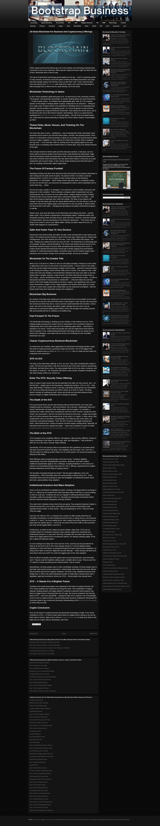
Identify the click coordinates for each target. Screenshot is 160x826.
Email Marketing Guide (109, 480)
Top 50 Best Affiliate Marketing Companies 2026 (119, 357)
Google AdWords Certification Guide (113, 574)
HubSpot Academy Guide (110, 571)
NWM (61, 819)
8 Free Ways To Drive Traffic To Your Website (42, 653)
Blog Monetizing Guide (36, 739)
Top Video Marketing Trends (37, 736)
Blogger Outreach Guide (110, 486)
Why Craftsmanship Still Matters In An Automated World (45, 645)
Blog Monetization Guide (110, 471)
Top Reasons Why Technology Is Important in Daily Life (45, 642)
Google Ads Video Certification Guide (114, 577)
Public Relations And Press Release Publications (43, 691)
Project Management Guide (111, 559)
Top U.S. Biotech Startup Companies (40, 714)
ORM (103, 22)
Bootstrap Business (37, 819)
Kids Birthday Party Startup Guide (39, 776)
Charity (120, 819)
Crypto (61, 26)
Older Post (93, 633)
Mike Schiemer (47, 819)
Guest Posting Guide (109, 565)
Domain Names (96, 819)
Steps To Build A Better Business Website (41, 745)
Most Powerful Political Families (38, 768)
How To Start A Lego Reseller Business (40, 773)
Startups (33, 26)
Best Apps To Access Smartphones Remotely (42, 671)
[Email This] (33, 624)
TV (73, 819)
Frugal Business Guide (109, 550)
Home (64, 633)
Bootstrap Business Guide (110, 459)
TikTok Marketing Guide (110, 525)
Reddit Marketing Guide (110, 507)
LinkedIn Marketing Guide (110, 522)
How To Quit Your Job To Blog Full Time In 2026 (119, 391)
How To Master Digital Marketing (38, 682)
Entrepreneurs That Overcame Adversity (40, 779)
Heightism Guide (108, 562)
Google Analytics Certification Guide (113, 580)
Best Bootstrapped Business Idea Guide (114, 544)
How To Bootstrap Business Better (39, 799)
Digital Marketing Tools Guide (111, 489)
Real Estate (77, 26)
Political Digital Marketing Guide (112, 589)
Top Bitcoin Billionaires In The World (39, 674)
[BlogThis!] (35, 624)
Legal (53, 819)
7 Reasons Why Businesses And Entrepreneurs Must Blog (120, 35)
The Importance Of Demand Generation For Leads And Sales (120, 368)
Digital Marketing (46, 22)
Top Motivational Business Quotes (39, 790)
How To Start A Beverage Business (39, 787)
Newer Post (33, 633)
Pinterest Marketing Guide (110, 516)
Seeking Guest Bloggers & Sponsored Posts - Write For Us (120, 106)
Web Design (113, 22)
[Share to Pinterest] (40, 624)
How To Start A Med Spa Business (39, 796)
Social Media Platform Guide (111, 528)
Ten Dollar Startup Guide (36, 700)
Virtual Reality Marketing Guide (112, 498)
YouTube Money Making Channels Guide (115, 556)
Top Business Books (35, 731)
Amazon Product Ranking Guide (38, 705)
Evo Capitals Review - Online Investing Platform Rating (119, 303)
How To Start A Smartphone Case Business (41, 810)
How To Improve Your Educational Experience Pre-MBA (120, 429)
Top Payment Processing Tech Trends (40, 720)
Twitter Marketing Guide (110, 501)
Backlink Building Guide (110, 483)
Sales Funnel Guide (108, 495)
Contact (123, 22)
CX (65, 819)
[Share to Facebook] (38, 624)
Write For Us (88, 819)
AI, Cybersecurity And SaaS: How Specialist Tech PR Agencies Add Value (50, 648)
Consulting (33, 22)
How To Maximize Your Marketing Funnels (41, 725)
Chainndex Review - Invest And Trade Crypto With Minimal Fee (120, 316)
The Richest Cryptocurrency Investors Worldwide (43, 677)
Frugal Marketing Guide (36, 711)
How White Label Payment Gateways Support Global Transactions (118, 83)
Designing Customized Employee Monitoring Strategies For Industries (120, 71)
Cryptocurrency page (69, 617)
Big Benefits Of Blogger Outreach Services (41, 753)
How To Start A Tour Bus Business (39, 807)
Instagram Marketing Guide (111, 519)
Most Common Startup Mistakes (38, 728)
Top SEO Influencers (35, 734)
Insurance (116, 26)
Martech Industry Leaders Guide (112, 474)
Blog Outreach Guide (109, 537)
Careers (115, 819)
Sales (86, 26)
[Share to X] (36, 624)
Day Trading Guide (35, 742)
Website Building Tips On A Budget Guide (115, 583)
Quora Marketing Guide (110, 504)
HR (101, 26)
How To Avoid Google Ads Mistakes (39, 688)
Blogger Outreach (86, 22)
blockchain (50, 84)
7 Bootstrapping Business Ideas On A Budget (42, 650)
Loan (107, 26)
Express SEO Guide (109, 531)
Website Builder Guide (109, 468)
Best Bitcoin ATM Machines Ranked (39, 662)
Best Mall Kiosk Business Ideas (38, 759)
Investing (52, 26)
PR (97, 22)
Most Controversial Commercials (38, 717)
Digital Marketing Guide (110, 477)
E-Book (77, 819)
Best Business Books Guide (111, 547)
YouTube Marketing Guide (110, 510)
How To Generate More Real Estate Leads (41, 748)
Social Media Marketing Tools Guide (113, 492)
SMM (103, 819)
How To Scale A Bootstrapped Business (40, 804)
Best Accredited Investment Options (39, 668)
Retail (94, 26)
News (57, 819)
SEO (76, 22)
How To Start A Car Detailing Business (40, 793)
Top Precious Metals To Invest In (39, 722)
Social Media (60, 22)
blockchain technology (48, 115)
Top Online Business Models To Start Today (41, 756)
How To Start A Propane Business (39, 782)
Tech (68, 26)
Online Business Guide (109, 540)
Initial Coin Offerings (64, 351)
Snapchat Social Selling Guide (111, 513)
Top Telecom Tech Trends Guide (112, 534)
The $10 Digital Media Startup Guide (113, 465)
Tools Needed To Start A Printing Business (41, 802)
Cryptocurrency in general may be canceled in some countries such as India (58, 428)
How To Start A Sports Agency (38, 785)
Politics (108, 819)
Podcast (69, 819)
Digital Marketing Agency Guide (112, 553)
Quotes (82, 819)
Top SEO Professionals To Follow (39, 751)
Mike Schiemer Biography (118, 129)
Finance (42, 26)
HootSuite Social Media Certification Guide (115, 568)
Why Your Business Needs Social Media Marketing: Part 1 (120, 442)
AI (111, 819)
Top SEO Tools (34, 765)
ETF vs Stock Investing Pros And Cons (40, 679)
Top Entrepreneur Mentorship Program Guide (116, 586)
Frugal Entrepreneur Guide (111, 462)
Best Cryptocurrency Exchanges (38, 665)
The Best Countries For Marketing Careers (41, 770)
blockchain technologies (88, 600)
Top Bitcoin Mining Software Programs (40, 708)
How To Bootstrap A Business (38, 762)
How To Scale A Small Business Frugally (41, 685)
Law (124, 26)
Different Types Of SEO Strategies (39, 703)
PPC (69, 22)
